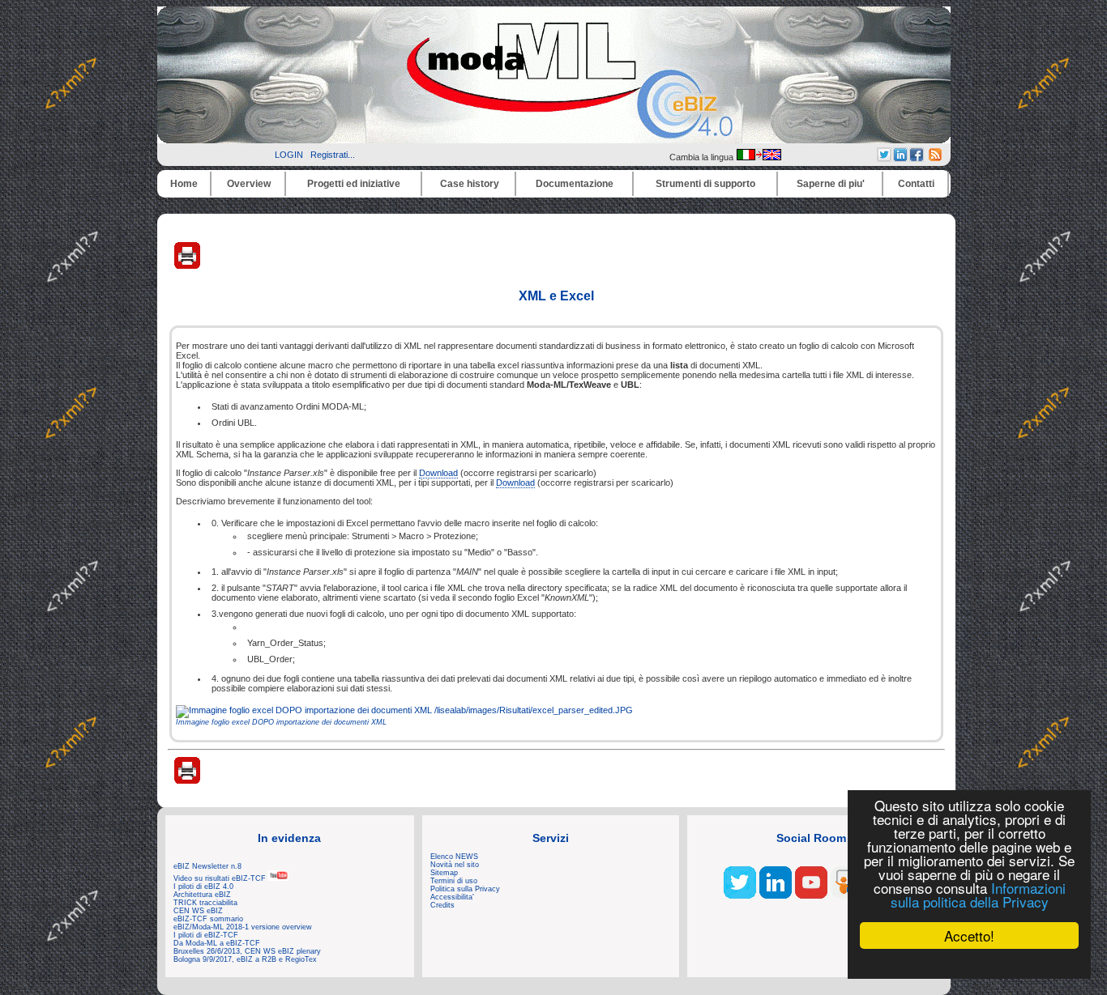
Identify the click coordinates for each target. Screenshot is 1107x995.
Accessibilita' (452, 897)
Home (184, 183)
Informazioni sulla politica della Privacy (978, 895)
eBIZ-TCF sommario (208, 919)
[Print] (187, 265)
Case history (469, 183)
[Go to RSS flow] (740, 895)
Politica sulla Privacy (465, 889)
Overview (249, 183)
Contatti (916, 183)
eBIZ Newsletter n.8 (207, 866)
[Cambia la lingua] (758, 157)
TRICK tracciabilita (205, 903)
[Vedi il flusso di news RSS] (935, 158)
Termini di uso (453, 881)
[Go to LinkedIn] (775, 895)
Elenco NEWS (454, 857)
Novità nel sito (454, 865)
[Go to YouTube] (811, 895)
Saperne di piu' (831, 183)
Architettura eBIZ (202, 895)
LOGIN (289, 154)
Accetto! (969, 935)
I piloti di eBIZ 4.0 (203, 886)
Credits (442, 905)
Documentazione (574, 183)
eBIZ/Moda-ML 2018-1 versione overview (242, 927)
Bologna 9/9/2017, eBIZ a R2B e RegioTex (245, 959)
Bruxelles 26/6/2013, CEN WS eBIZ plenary (247, 951)
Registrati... (332, 154)
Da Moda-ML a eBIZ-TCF (216, 943)
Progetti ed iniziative (353, 183)
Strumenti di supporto (705, 183)
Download (438, 473)
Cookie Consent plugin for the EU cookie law (969, 963)
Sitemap (444, 873)
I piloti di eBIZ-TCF (205, 935)
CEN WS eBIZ (198, 911)
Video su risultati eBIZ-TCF (220, 878)
